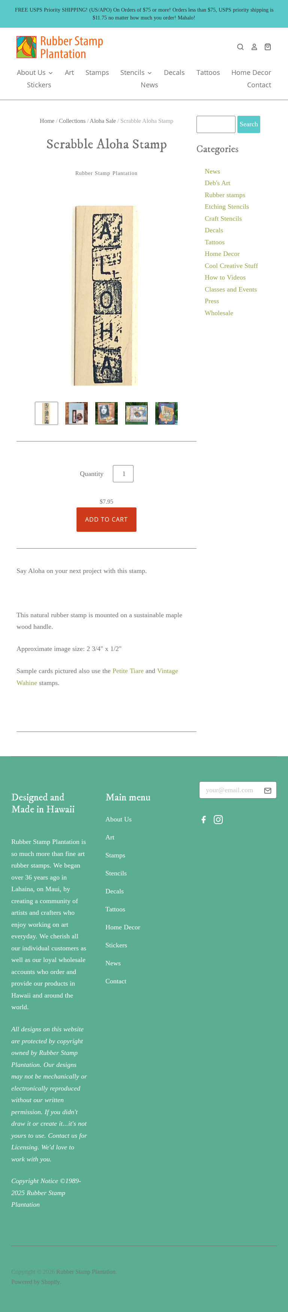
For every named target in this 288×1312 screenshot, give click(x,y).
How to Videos (225, 277)
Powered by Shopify (35, 1282)
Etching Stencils (227, 206)
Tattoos (208, 72)
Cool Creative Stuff (231, 265)
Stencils (133, 72)
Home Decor (251, 72)
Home (47, 121)
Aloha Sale (103, 121)
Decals (174, 72)
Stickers (39, 84)
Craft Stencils (223, 218)
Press (212, 301)
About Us (32, 72)
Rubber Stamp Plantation (106, 173)
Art (69, 72)
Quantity (92, 473)
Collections (72, 121)
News (149, 84)
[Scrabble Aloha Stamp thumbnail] (46, 413)
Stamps (97, 72)
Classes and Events (231, 289)
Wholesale (219, 313)
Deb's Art (217, 183)
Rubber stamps (225, 195)
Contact (259, 84)
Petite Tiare (128, 671)
